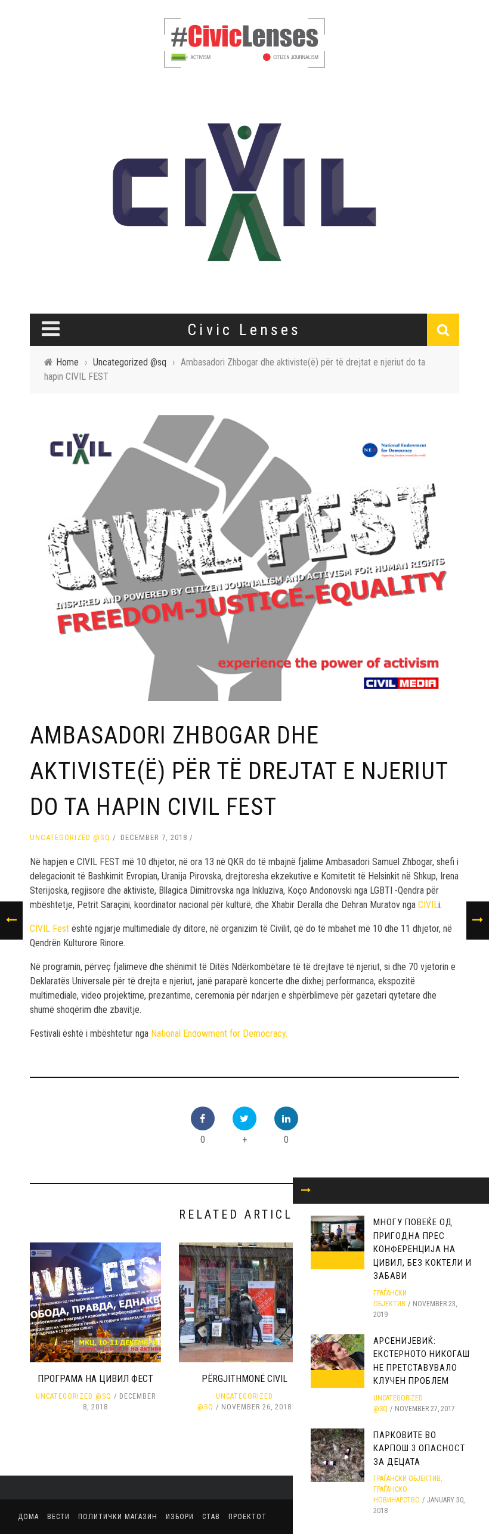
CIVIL (428, 904)
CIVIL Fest (49, 928)
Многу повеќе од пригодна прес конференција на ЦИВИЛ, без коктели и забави (422, 1249)
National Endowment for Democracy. (220, 1033)
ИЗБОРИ (180, 1517)
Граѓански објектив (407, 1478)
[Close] (306, 1190)
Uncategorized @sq (70, 837)
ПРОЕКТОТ (247, 1517)
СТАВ (211, 1517)
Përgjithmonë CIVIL (244, 1378)
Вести (58, 1517)
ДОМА (28, 1517)
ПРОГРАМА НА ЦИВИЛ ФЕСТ (95, 1378)
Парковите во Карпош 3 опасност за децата (419, 1448)
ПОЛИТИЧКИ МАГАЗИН (117, 1517)
